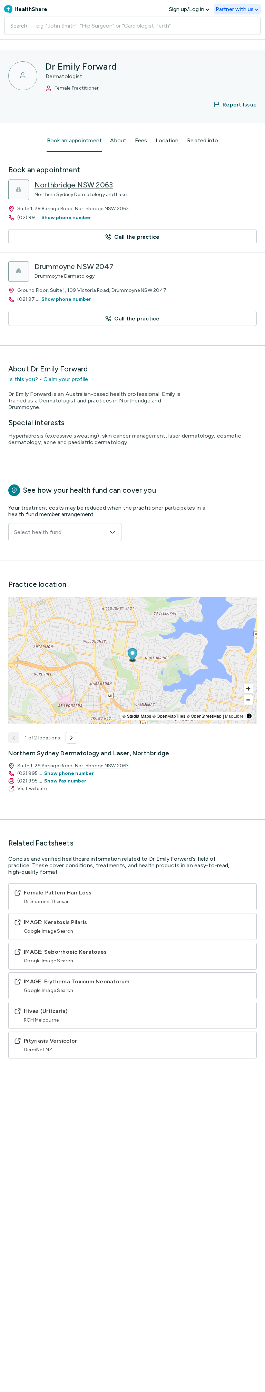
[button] (231, 104)
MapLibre (234, 716)
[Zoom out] (248, 700)
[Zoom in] (248, 689)
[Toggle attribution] (249, 716)
